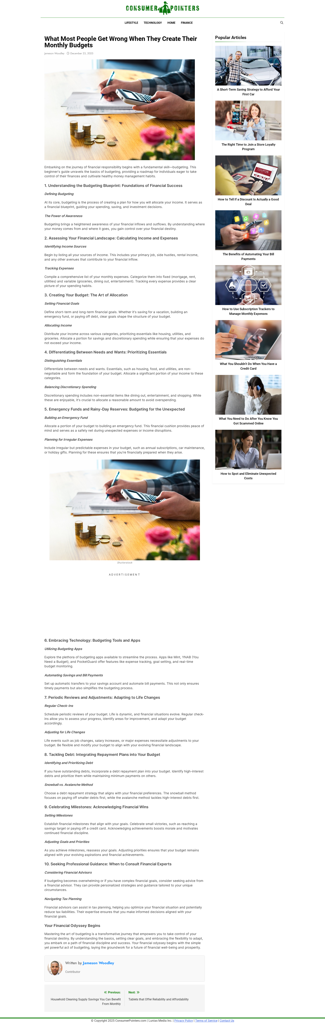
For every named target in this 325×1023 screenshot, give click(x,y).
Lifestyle (131, 22)
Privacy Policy (183, 1020)
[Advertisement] (124, 604)
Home (171, 22)
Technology (153, 22)
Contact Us (227, 1020)
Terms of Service (206, 1020)
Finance (187, 22)
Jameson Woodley (54, 53)
